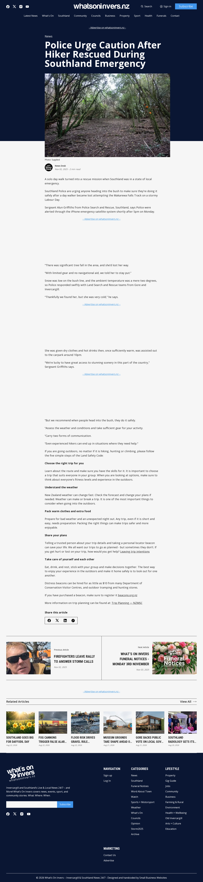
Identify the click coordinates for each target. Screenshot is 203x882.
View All (185, 701)
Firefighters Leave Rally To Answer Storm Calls (74, 659)
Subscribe (186, 6)
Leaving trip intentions (135, 551)
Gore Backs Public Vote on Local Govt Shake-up (149, 740)
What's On (48, 16)
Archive (135, 834)
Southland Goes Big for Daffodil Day (20, 739)
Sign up (108, 775)
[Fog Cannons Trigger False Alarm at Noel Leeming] (53, 722)
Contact (175, 16)
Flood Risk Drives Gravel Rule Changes (83, 740)
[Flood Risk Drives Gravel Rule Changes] (85, 722)
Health (148, 16)
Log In (107, 781)
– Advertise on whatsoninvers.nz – (101, 219)
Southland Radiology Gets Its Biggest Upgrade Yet (182, 740)
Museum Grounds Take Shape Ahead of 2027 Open (117, 740)
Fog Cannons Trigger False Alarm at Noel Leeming (53, 740)
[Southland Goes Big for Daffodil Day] (20, 722)
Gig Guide (170, 781)
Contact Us (110, 855)
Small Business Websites (153, 877)
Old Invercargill (173, 818)
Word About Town (141, 791)
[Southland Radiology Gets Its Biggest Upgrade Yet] (182, 722)
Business (110, 16)
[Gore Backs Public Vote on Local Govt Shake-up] (150, 722)
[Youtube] (27, 6)
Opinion (135, 823)
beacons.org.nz (127, 595)
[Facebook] (8, 6)
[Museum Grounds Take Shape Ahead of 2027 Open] (117, 722)
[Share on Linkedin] (65, 620)
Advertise (109, 860)
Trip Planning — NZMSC (127, 603)
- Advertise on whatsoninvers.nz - (107, 27)
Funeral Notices (140, 786)
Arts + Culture (173, 823)
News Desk (60, 165)
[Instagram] (20, 6)
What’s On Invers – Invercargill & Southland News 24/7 (75, 877)
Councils (96, 16)
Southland (64, 16)
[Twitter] (14, 6)
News (48, 36)
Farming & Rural (174, 802)
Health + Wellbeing (176, 813)
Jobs (167, 786)
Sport (137, 16)
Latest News (31, 16)
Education (170, 829)
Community (80, 16)
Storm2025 (137, 829)
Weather (136, 807)
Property (125, 16)
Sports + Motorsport (142, 802)
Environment (172, 807)
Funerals (161, 16)
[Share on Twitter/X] (57, 620)
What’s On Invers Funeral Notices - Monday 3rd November (131, 659)
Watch (134, 797)
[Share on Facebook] (49, 620)
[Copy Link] (73, 620)
